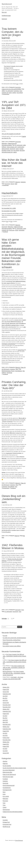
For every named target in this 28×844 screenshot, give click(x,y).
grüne (10, 92)
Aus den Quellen (7, 765)
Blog (23, 535)
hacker (17, 148)
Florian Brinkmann (19, 840)
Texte (4, 803)
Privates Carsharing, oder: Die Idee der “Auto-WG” (14, 385)
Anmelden (5, 820)
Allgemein (17, 182)
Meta (3, 537)
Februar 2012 (6, 737)
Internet (12, 183)
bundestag (16, 90)
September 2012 (7, 728)
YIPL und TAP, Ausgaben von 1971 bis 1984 (14, 105)
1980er (3, 90)
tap (12, 150)
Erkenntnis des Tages (8, 776)
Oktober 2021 (6, 687)
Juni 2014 (5, 696)
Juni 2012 (5, 735)
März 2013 (5, 722)
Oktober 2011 (6, 742)
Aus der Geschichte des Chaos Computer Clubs (14, 767)
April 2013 (5, 720)
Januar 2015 (6, 691)
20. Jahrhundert (9, 90)
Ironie (4, 794)
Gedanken (23, 182)
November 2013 (7, 707)
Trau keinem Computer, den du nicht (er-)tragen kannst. (12, 33)
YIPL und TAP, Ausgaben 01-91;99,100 (11, 133)
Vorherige (4, 618)
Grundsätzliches (7, 787)
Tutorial (4, 807)
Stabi (3, 274)
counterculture (20, 146)
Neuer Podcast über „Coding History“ (12, 640)
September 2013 (7, 711)
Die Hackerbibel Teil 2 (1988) (9, 210)
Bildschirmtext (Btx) (7, 772)
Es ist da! (5, 635)
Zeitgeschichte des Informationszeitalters (11, 89)
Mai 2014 (5, 698)
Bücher (13, 370)
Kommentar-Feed (7, 824)
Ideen (17, 369)
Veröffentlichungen (6, 15)
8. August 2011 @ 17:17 (7, 196)
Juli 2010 (5, 748)
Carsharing (4, 486)
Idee (24, 370)
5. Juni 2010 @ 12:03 (7, 505)
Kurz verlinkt (6, 796)
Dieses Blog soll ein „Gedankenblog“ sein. (13, 499)
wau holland (20, 92)
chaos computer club (12, 146)
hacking (21, 148)
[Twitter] (3, 836)
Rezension (5, 800)
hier (17, 83)
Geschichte (18, 87)
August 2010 (6, 746)
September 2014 (7, 693)
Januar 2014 (6, 702)
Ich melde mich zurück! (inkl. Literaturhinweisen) (14, 637)
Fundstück (5, 778)
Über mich (4, 12)
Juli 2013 (5, 715)
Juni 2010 (5, 750)
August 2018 (6, 689)
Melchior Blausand (7, 671)
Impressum (4, 18)
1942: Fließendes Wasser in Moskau (13, 547)
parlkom (14, 92)
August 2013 (6, 713)
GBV (24, 327)
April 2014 (5, 700)
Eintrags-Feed (6, 822)
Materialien (4, 143)
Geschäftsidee (18, 370)
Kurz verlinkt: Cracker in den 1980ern (12, 646)
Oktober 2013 (6, 709)
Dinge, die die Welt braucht (9, 774)
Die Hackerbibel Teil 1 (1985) (9, 208)
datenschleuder (5, 148)
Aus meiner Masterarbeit (9, 770)
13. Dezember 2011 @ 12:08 (8, 40)
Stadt (16, 183)
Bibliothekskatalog (6, 370)
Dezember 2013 (7, 704)
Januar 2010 (6, 753)
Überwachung (6, 809)
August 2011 (6, 744)
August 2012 (6, 731)
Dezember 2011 (6, 739)
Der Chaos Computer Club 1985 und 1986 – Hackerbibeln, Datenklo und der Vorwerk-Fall (14, 656)
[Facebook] (10, 836)
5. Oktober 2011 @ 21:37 (8, 168)
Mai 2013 (5, 718)
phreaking (4, 150)
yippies (15, 152)
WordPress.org (6, 826)
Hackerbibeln (9, 193)
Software (4, 372)
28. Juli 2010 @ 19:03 (7, 391)
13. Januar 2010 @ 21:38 (8, 551)
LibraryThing (21, 349)
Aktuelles (5, 761)
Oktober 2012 (6, 726)
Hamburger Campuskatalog (8, 343)
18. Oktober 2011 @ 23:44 (8, 111)
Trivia (22, 609)
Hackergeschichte (7, 789)
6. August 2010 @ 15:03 (7, 270)
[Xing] (7, 836)
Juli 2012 (5, 733)
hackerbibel (21, 230)
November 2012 (7, 724)
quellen (9, 150)
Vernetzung (9, 372)
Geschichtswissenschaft (8, 785)
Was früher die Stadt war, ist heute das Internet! (14, 162)
